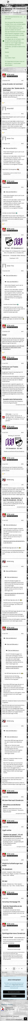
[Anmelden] (22, 2)
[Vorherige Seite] (6, 968)
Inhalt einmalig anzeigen (14, 946)
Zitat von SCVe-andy (11, 275)
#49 (22, 432)
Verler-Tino (17, 173)
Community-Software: (14, 1019)
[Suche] (18, 2)
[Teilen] (25, 70)
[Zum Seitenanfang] (25, 1018)
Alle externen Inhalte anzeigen (14, 949)
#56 (22, 797)
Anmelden (14, 996)
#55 (22, 726)
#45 (22, 235)
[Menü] (26, 2)
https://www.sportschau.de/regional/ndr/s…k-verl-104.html (14, 594)
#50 (22, 464)
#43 (22, 143)
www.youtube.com (19, 937)
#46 (22, 271)
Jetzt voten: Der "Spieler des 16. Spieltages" (14, 89)
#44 (22, 187)
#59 (22, 898)
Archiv (6, 1010)
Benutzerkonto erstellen (14, 992)
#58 (22, 860)
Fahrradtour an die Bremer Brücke (12, 805)
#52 (22, 520)
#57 (22, 827)
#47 (22, 331)
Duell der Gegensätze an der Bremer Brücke (12, 907)
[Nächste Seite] (21, 968)
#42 (22, 113)
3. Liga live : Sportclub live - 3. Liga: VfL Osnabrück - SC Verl (13, 499)
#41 (22, 80)
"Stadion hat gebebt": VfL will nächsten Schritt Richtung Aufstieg (13, 835)
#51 (22, 484)
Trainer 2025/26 (9, 1007)
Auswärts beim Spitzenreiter (12, 399)
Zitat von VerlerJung (11, 525)
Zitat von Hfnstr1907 (11, 148)
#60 (22, 930)
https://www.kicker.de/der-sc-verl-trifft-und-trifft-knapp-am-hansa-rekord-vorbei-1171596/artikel (13, 347)
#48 (22, 363)
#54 (22, 633)
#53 (22, 566)
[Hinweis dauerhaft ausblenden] (25, 17)
